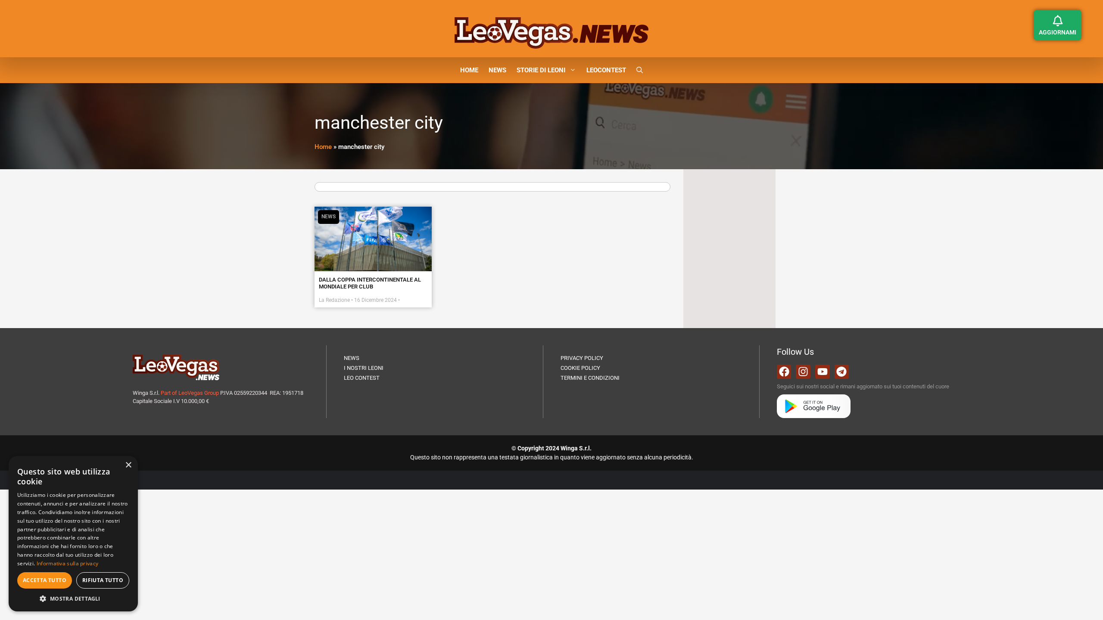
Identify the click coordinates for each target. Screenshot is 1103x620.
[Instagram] (803, 372)
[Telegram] (842, 372)
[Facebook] (784, 372)
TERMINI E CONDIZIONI (590, 378)
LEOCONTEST (606, 70)
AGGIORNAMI (1057, 32)
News (328, 217)
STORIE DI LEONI (541, 70)
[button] (639, 70)
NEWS (497, 70)
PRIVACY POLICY (582, 358)
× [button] (128, 465)
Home (323, 147)
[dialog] (73, 533)
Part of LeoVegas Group (190, 393)
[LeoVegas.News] (551, 32)
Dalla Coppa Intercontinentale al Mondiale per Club (370, 283)
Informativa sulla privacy (68, 563)
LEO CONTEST (362, 378)
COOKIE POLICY (580, 368)
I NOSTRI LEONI (363, 368)
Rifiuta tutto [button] (102, 580)
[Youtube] (822, 372)
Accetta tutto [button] (44, 580)
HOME (469, 70)
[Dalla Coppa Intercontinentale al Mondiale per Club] (373, 239)
